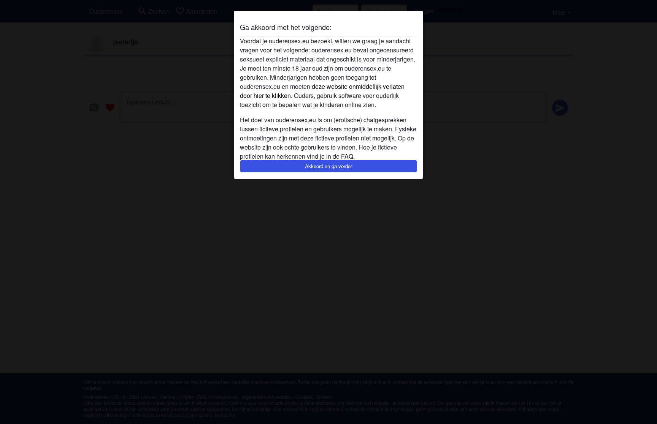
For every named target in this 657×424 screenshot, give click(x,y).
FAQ (347, 156)
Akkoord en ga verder (328, 166)
